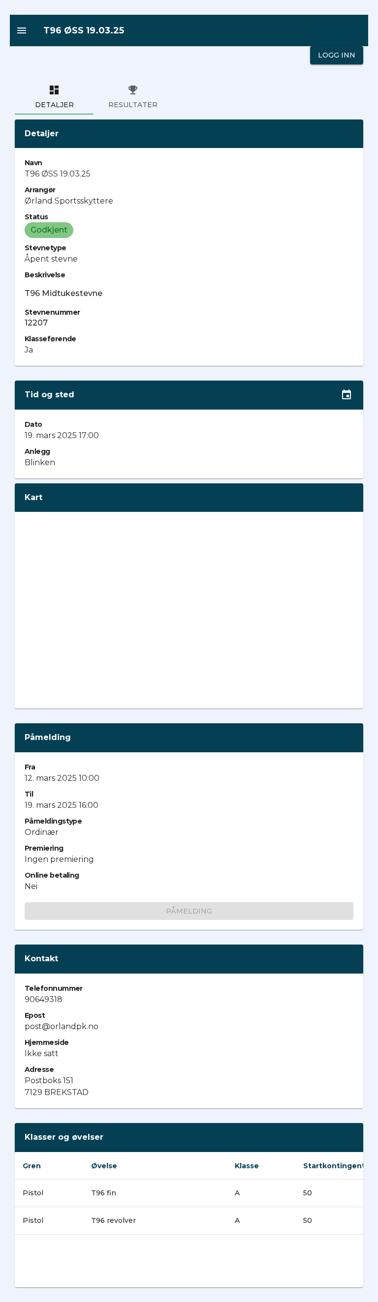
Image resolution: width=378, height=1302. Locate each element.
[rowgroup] (189, 1233)
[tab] (54, 97)
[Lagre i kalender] (346, 395)
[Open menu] (21, 30)
